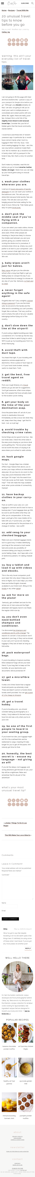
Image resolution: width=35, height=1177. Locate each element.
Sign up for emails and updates (17, 1151)
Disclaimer (17, 1138)
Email (4, 911)
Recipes (11, 10)
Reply (28, 948)
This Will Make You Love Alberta (17, 835)
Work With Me (17, 1164)
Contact (17, 1163)
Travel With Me (22, 10)
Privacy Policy (17, 1136)
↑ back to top (17, 1168)
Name (4, 903)
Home (4, 10)
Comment (6, 875)
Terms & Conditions (17, 1139)
